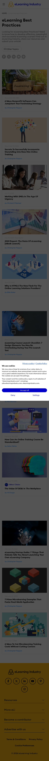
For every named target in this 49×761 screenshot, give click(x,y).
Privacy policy (28, 363)
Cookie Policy (41, 363)
